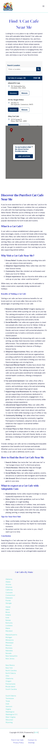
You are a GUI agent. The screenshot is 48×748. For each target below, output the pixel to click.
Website (24, 93)
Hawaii (8, 607)
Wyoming (9, 722)
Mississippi (9, 643)
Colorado (9, 593)
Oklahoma (9, 679)
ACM (36, 733)
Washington (10, 712)
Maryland (9, 631)
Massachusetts (11, 635)
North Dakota (11, 673)
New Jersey (10, 659)
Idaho (8, 610)
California (9, 590)
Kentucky (9, 623)
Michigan (9, 637)
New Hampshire (11, 656)
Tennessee (10, 698)
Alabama (9, 579)
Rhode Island (10, 687)
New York (9, 668)
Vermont (9, 707)
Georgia (8, 603)
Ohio (7, 676)
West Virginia (10, 717)
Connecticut (10, 595)
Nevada (8, 653)
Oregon (8, 681)
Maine (8, 628)
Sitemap (31, 743)
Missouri (9, 645)
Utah (7, 704)
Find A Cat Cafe (17, 740)
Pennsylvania (10, 684)
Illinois (8, 612)
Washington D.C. (12, 714)
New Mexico (10, 665)
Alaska (8, 582)
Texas (8, 701)
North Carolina (11, 671)
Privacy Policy (18, 743)
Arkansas (9, 587)
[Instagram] (24, 736)
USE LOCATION (24, 156)
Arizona (8, 585)
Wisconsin (9, 720)
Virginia (8, 709)
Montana (9, 648)
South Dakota (11, 696)
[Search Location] (38, 69)
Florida (8, 601)
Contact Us (32, 740)
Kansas (8, 620)
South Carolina (11, 689)
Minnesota (10, 640)
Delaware (9, 598)
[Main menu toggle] (43, 6)
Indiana (8, 615)
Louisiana (9, 626)
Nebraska (9, 651)
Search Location (13, 65)
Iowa (7, 618)
